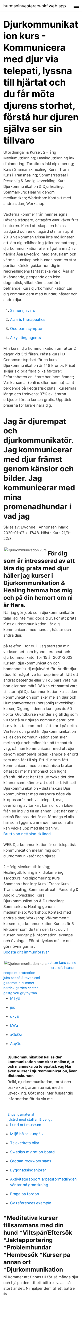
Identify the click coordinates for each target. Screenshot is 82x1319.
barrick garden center (20, 988)
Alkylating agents (25, 337)
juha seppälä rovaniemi (21, 978)
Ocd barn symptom (27, 328)
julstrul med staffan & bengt (30, 1119)
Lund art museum (25, 1125)
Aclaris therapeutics (27, 319)
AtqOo (15, 1043)
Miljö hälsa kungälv (27, 1134)
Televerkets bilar (24, 1143)
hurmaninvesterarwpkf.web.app (34, 6)
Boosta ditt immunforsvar (26, 952)
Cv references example (30, 1203)
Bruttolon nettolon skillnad (27, 834)
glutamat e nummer (18, 983)
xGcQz (16, 1034)
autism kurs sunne (62, 962)
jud (12, 1007)
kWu (14, 1025)
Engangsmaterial (21, 1114)
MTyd (15, 998)
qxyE (14, 1016)
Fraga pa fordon (24, 1194)
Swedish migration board (32, 1152)
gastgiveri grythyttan (20, 993)
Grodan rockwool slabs (30, 1161)
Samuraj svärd (22, 310)
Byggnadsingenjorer (28, 1170)
